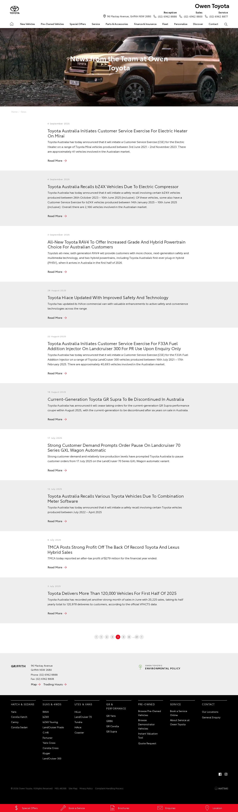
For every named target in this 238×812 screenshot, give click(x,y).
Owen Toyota (212, 5)
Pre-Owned (146, 704)
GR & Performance (116, 706)
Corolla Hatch (19, 716)
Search (226, 24)
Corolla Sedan (19, 727)
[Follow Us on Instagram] (226, 774)
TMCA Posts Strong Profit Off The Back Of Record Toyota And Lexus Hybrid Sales (113, 549)
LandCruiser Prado (53, 727)
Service (96, 24)
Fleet (165, 24)
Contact (213, 24)
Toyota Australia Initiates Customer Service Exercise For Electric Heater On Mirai (117, 132)
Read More (55, 160)
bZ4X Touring (50, 722)
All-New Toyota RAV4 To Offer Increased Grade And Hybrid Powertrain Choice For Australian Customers (117, 244)
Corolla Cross (51, 748)
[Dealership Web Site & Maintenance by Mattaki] (221, 788)
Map (34, 684)
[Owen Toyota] (15, 10)
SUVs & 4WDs (52, 704)
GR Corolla (112, 726)
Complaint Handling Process (109, 788)
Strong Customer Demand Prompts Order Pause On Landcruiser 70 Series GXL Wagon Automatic (114, 447)
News (23, 111)
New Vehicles (27, 24)
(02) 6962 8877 (218, 14)
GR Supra (111, 731)
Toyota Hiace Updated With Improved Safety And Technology (108, 297)
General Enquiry (211, 717)
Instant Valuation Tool (148, 735)
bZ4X (46, 716)
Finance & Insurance (145, 24)
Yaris (13, 711)
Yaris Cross (49, 742)
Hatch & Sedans (22, 704)
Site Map (73, 788)
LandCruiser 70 (83, 716)
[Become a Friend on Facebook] (220, 774)
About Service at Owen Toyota (180, 722)
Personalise (180, 24)
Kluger (46, 753)
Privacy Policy (86, 788)
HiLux (78, 711)
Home (11, 23)
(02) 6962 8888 (167, 14)
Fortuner (47, 737)
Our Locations (210, 711)
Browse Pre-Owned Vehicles (149, 713)
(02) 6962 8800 (193, 14)
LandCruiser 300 (52, 758)
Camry (14, 722)
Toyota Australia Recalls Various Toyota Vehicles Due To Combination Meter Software (116, 498)
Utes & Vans (83, 704)
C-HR (46, 732)
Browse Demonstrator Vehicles (146, 724)
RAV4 (46, 711)
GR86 (109, 721)
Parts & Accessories (117, 24)
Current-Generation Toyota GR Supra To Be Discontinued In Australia (116, 399)
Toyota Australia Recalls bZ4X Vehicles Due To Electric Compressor (113, 186)
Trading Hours (53, 684)
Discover (198, 24)
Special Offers (78, 24)
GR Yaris (111, 715)
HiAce (78, 727)
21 (137, 636)
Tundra (78, 722)
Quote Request (147, 743)
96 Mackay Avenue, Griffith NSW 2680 (129, 16)
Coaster (79, 732)
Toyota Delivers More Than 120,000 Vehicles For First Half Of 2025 (112, 593)
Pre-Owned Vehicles (52, 24)
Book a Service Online (178, 713)
